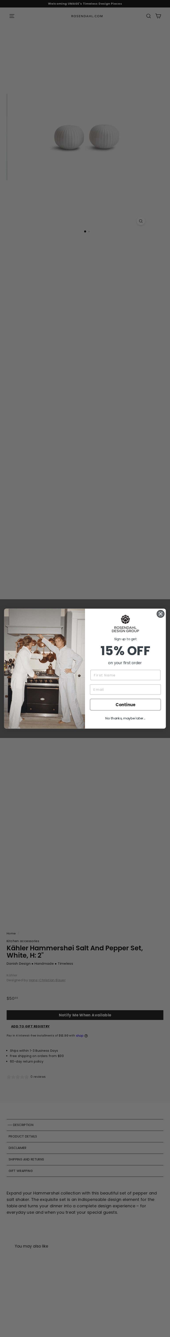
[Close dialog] (160, 613)
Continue (125, 704)
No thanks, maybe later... (125, 718)
